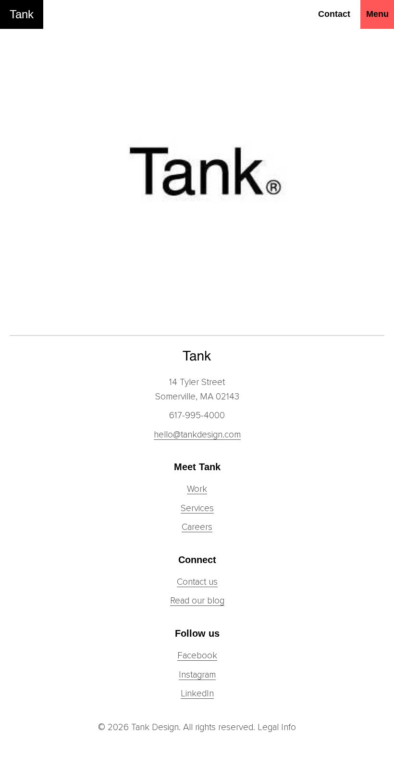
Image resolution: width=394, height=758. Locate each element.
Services (197, 508)
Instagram (197, 675)
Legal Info (277, 727)
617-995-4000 (197, 415)
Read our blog (197, 600)
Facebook (197, 655)
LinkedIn (197, 693)
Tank (22, 14)
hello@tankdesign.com (197, 434)
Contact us (197, 582)
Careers (197, 527)
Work (197, 489)
